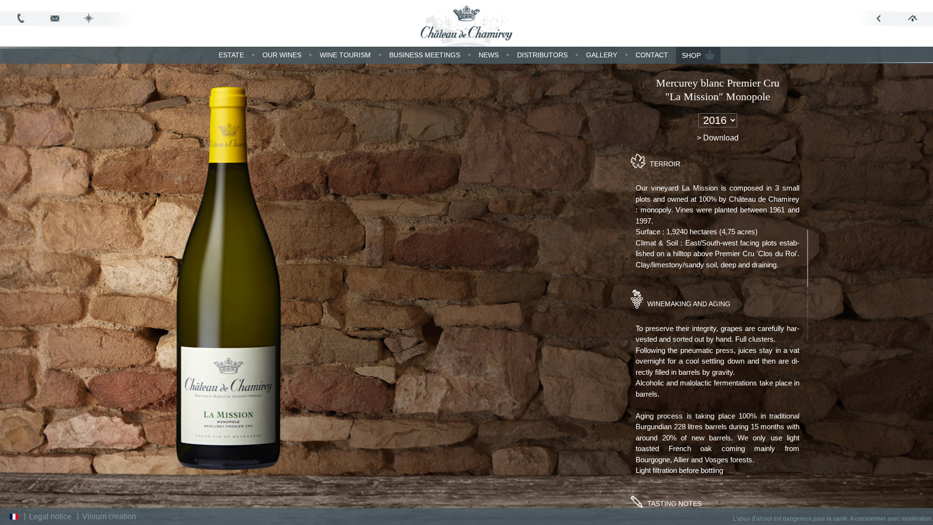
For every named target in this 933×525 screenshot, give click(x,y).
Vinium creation (109, 516)
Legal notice (50, 516)
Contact (652, 55)
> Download (718, 138)
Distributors (542, 55)
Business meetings (424, 55)
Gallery (601, 55)
